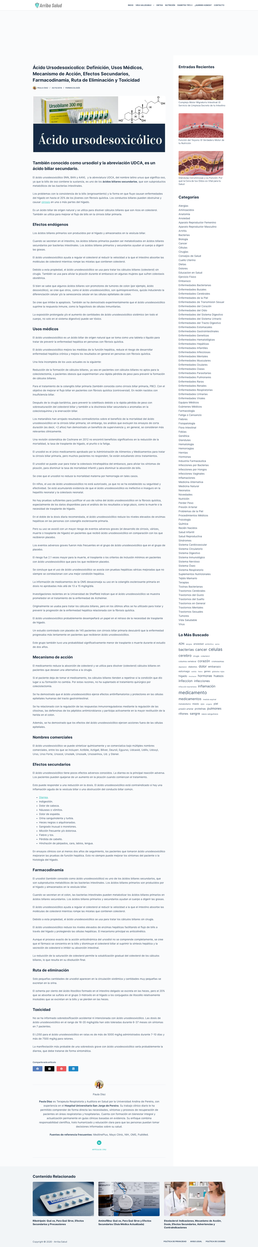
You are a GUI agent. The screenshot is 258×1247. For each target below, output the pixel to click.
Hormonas (185, 456)
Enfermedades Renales (192, 385)
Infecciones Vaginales (192, 473)
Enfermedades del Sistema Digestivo (201, 314)
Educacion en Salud (190, 272)
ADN (181, 643)
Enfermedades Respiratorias (196, 389)
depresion (183, 667)
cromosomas (218, 661)
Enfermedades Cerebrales (194, 293)
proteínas (200, 708)
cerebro (185, 655)
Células (183, 247)
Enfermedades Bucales (192, 289)
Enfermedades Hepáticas (194, 343)
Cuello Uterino (187, 260)
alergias (189, 644)
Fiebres (183, 419)
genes (207, 671)
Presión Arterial (188, 507)
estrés (193, 672)
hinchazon (192, 676)
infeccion (186, 681)
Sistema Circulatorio (191, 548)
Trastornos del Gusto (191, 595)
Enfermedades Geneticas (194, 335)
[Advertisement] (129, 33)
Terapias (184, 582)
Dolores (183, 268)
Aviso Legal (196, 1241)
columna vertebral (187, 661)
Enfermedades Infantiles (193, 348)
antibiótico (209, 644)
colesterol (205, 656)
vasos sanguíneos (209, 714)
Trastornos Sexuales (191, 611)
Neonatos (184, 490)
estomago (184, 671)
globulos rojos (218, 671)
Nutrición (170, 5)
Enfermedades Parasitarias (195, 373)
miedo (195, 703)
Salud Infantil (186, 532)
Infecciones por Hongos (193, 469)
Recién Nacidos (188, 527)
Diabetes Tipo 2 (184, 5)
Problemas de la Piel (191, 511)
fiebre (200, 672)
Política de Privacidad (175, 1241)
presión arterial (186, 709)
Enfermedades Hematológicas (197, 339)
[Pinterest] (61, 1068)
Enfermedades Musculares (195, 360)
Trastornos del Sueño (191, 599)
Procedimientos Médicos (193, 515)
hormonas (205, 676)
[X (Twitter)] (49, 1068)
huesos (219, 676)
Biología (183, 239)
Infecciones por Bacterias (194, 465)
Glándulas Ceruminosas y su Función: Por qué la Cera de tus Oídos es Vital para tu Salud (200, 180)
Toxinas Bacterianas (191, 586)
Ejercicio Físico (187, 276)
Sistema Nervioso (189, 561)
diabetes (192, 666)
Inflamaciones (187, 477)
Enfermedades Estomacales (195, 327)
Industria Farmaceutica (192, 460)
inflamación (206, 686)
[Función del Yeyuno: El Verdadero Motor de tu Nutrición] (201, 125)
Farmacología (72, 88)
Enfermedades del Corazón (195, 306)
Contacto (219, 5)
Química (183, 523)
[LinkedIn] (73, 1068)
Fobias (182, 431)
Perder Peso (186, 502)
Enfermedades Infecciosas (194, 352)
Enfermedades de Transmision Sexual (201, 302)
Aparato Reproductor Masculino (197, 226)
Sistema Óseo (187, 565)
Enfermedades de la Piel (193, 297)
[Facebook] (37, 1068)
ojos (202, 704)
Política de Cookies (215, 1241)
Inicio (130, 5)
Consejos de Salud (190, 255)
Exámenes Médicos (190, 406)
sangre (195, 713)
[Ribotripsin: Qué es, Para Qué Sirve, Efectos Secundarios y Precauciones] (63, 1199)
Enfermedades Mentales (193, 356)
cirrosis (46, 202)
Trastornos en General (192, 603)
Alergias (183, 205)
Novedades (185, 494)
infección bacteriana (187, 687)
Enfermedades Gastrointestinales (199, 331)
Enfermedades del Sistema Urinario (200, 318)
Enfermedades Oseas (192, 368)
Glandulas (185, 440)
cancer (201, 649)
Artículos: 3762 (99, 1150)
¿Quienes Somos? (203, 5)
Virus (182, 624)
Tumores (184, 615)
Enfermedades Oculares (193, 364)
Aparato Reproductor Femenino (197, 222)
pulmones (214, 708)
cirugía (196, 656)
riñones (183, 713)
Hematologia (186, 444)
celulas (215, 649)
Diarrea (43, 797)
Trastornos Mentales (191, 607)
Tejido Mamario (188, 578)
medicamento (193, 692)
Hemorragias (186, 448)
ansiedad (199, 643)
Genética (184, 435)
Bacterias (184, 235)
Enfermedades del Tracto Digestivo (200, 322)
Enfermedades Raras (191, 381)
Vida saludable (143, 5)
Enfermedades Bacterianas (195, 285)
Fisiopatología (187, 423)
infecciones (202, 681)
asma (217, 644)
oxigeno (209, 704)
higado (183, 676)
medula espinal (209, 699)
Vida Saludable (188, 620)
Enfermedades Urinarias (193, 394)
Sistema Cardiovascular (193, 544)
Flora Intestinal (187, 427)
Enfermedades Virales (192, 398)
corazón (204, 661)
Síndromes (185, 540)
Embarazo (185, 281)
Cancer (183, 243)
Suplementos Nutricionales (195, 574)
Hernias (183, 452)
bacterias (186, 649)
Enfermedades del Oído (193, 310)
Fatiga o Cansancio (190, 415)
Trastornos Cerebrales (192, 590)
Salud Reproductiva (190, 536)
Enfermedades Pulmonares (195, 377)
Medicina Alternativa (191, 482)
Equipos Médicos (189, 402)
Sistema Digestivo (189, 553)
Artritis (183, 230)
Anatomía (184, 214)
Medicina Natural (189, 486)
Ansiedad (184, 218)
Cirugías (183, 251)
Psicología (185, 519)
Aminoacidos (186, 209)
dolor (203, 666)
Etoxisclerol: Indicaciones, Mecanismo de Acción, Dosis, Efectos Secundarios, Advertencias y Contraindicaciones (192, 1224)
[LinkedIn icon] (99, 1142)
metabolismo (185, 704)
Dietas (159, 5)
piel (216, 703)
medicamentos (190, 699)
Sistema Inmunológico (192, 557)
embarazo (214, 666)
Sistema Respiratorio (191, 569)
